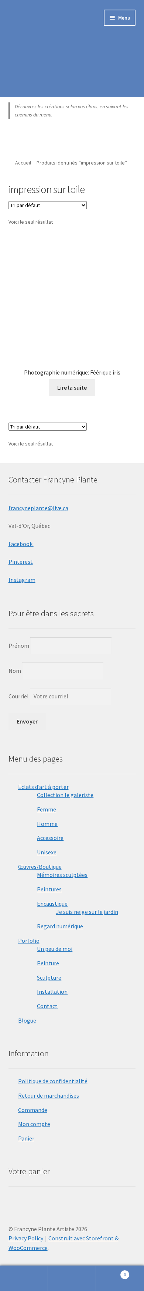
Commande (32, 1110)
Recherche (72, 1278)
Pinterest (20, 561)
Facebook (21, 544)
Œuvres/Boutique (40, 866)
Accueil (23, 162)
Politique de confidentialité (53, 1081)
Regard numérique (60, 926)
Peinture (48, 963)
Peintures (49, 889)
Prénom (18, 645)
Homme (47, 823)
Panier (26, 1138)
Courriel (19, 696)
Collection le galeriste (65, 795)
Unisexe (46, 852)
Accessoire (50, 837)
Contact (47, 1006)
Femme (46, 809)
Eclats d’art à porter (43, 786)
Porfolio (29, 940)
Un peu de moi (54, 948)
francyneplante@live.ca (38, 508)
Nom (14, 670)
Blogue (27, 1020)
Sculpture (49, 977)
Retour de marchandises (48, 1095)
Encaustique (52, 903)
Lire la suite (72, 387)
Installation (52, 991)
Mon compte (34, 1124)
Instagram (21, 579)
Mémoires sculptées (62, 874)
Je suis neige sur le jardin (87, 911)
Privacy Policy (25, 1238)
